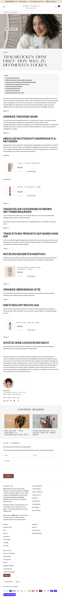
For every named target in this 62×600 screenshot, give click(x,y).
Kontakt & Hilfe (7, 527)
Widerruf (6, 575)
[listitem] (10, 400)
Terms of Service (45, 450)
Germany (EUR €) (8, 581)
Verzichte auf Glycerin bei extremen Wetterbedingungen (21, 82)
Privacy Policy (35, 450)
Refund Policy (7, 556)
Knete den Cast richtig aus (13, 90)
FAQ (4, 530)
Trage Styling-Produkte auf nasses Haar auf (17, 84)
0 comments (18, 394)
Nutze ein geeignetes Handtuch (14, 86)
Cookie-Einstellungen (9, 572)
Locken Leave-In (36, 495)
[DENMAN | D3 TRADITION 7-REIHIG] (31, 191)
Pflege (5, 52)
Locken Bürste (36, 501)
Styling (14, 397)
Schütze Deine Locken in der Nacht (15, 92)
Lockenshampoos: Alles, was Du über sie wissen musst (44, 433)
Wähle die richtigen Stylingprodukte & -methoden (19, 80)
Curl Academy (7, 539)
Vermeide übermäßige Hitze (13, 88)
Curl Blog (5, 542)
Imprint (5, 562)
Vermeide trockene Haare (12, 78)
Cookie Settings (7, 568)
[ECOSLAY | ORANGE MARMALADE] (31, 167)
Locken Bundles (36, 504)
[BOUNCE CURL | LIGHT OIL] (31, 325)
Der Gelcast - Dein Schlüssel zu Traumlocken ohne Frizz (16, 433)
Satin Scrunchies (36, 510)
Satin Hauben (35, 507)
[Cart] (58, 6)
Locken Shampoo (36, 488)
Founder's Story (36, 530)
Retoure (5, 533)
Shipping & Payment (8, 565)
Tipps (18, 397)
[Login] (55, 6)
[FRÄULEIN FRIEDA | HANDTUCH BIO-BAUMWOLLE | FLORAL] (31, 272)
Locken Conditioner (37, 492)
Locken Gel (35, 498)
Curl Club (5, 545)
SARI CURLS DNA (37, 533)
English (17, 581)
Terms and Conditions (9, 553)
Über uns (34, 527)
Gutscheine (6, 536)
